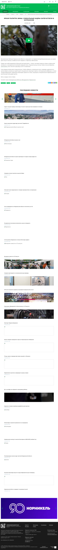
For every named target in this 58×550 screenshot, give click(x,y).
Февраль (21, 14)
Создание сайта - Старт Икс (53, 547)
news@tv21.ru (27, 541)
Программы (15, 11)
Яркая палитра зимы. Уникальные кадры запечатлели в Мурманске (40, 14)
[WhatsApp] (56, 82)
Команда (36, 11)
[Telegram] (53, 82)
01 (25, 14)
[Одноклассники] (51, 82)
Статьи (54, 11)
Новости (5, 11)
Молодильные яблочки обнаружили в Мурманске (22, 80)
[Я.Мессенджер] (48, 82)
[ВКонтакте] (50, 82)
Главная (7, 14)
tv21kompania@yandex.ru (52, 534)
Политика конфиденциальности (44, 547)
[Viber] (55, 82)
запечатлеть (4, 66)
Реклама (46, 11)
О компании (26, 11)
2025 (17, 14)
